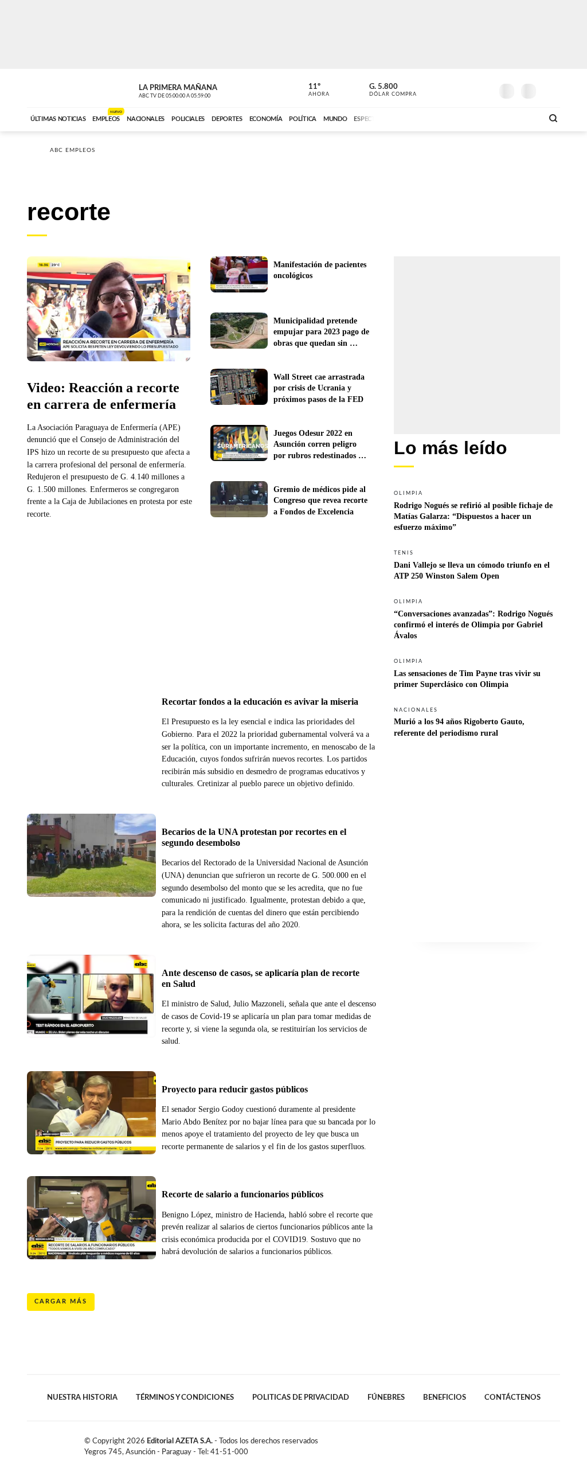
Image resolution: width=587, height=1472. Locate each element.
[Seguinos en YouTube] (466, 88)
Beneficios (444, 1397)
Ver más (477, 510)
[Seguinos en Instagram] (483, 88)
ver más (312, 90)
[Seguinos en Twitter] (449, 88)
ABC (57, 88)
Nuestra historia (82, 1397)
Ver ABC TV (196, 89)
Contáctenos (512, 1397)
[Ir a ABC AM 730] (473, 117)
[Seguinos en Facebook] (432, 88)
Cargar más (60, 1301)
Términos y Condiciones (185, 1397)
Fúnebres (386, 1397)
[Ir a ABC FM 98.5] (519, 117)
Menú (550, 90)
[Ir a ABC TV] (441, 117)
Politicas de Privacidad (300, 1397)
